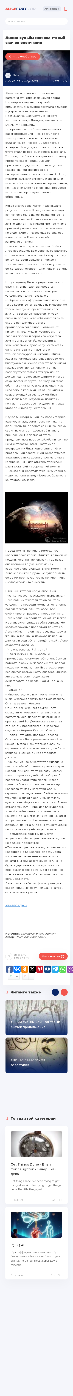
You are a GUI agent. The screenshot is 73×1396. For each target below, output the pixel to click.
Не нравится (31, 976)
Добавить (21, 956)
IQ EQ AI (17, 1245)
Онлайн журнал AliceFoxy (38, 933)
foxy (20, 9)
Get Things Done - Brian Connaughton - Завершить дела (34, 1169)
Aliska (15, 75)
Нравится (17, 976)
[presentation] (55, 992)
